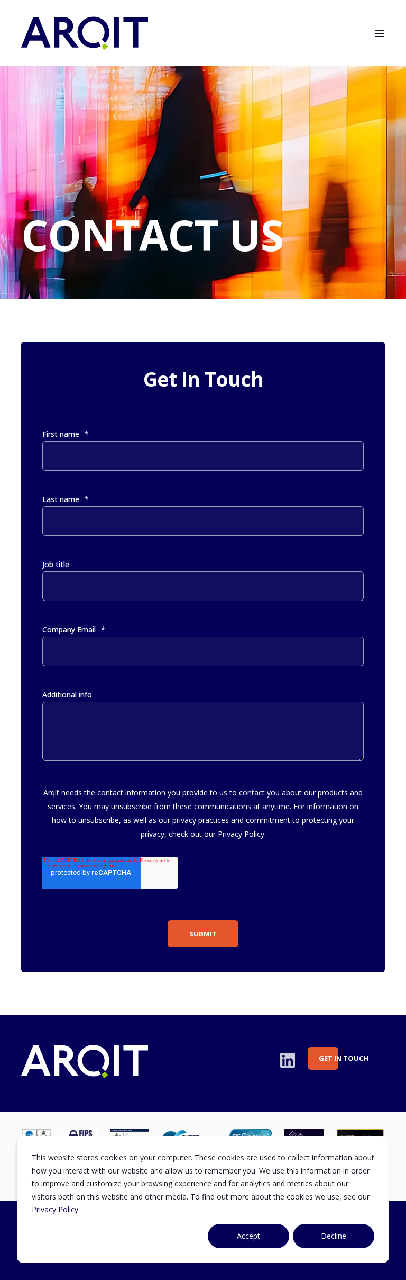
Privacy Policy (55, 1209)
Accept (248, 1236)
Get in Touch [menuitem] (328, 1058)
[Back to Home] (84, 43)
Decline (333, 1236)
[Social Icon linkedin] (287, 1060)
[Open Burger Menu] (379, 33)
